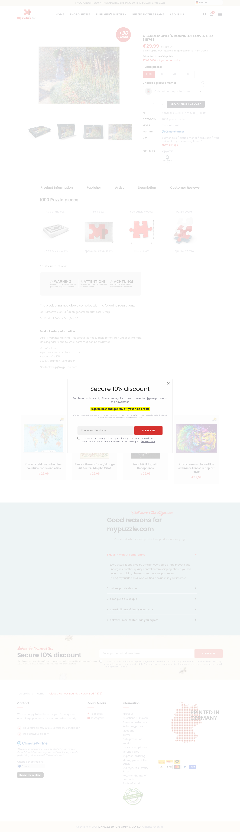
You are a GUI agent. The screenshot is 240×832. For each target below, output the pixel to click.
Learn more (148, 441)
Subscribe (148, 430)
